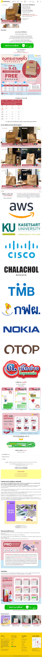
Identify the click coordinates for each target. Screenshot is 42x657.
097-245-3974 (30, 16)
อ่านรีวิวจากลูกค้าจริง (21, 385)
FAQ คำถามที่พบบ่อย (24, 647)
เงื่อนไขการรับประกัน (24, 650)
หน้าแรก (9, 1)
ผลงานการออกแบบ (24, 639)
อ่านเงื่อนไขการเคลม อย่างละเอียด (21, 468)
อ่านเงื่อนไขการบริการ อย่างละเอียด (21, 467)
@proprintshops (32, 14)
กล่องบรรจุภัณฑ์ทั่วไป (14, 637)
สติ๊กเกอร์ (12, 642)
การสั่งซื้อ (23, 644)
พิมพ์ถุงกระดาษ (27, 18)
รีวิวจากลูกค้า (25, 1)
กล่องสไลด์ (12, 639)
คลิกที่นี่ (21, 439)
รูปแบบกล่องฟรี (14, 1)
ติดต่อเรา (38, 1)
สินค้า (21, 1)
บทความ (30, 1)
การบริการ (33, 1)
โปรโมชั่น (18, 1)
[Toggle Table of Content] (39, 191)
